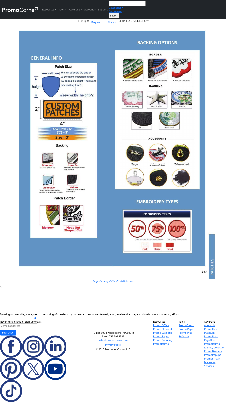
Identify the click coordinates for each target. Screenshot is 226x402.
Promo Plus (185, 332)
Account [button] (89, 9)
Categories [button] (115, 7)
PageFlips (209, 340)
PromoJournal (161, 344)
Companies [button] (115, 11)
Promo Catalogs (162, 332)
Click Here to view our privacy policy (17, 318)
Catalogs (105, 281)
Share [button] (111, 22)
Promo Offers (161, 325)
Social (120, 281)
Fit (81, 21)
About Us (209, 325)
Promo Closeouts (163, 329)
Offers (113, 281)
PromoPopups (212, 355)
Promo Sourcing (162, 340)
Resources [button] (48, 9)
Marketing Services (210, 364)
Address (128, 281)
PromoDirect (186, 325)
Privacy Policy (113, 344)
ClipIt (122, 21)
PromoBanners (213, 351)
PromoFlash (211, 336)
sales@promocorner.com (113, 340)
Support (103, 9)
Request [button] (96, 22)
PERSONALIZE (133, 21)
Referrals (184, 336)
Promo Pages (161, 336)
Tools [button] (62, 9)
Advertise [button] (74, 9)
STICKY (145, 21)
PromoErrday (212, 358)
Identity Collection (214, 347)
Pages (96, 281)
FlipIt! (86, 21)
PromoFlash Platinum (211, 330)
